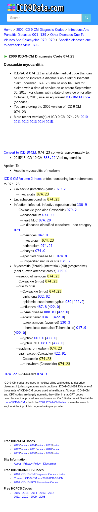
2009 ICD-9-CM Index (52, 402)
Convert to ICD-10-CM (20, 152)
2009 (17, 453)
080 (68, 302)
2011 (17, 122)
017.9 (81, 328)
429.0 (62, 271)
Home (8, 30)
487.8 (42, 307)
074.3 (42, 374)
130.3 (65, 322)
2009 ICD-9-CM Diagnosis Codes (40, 30)
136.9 (82, 205)
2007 (49, 453)
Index (24, 445)
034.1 (47, 317)
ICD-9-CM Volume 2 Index (23, 179)
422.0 (78, 302)
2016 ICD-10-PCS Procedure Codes (36, 482)
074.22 (48, 215)
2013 (33, 122)
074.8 (62, 256)
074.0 (40, 251)
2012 (25, 122)
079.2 (61, 189)
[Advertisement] (40, 136)
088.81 (50, 312)
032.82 (44, 296)
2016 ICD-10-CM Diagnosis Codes (35, 474)
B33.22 (49, 158)
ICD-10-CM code (78, 97)
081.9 (46, 343)
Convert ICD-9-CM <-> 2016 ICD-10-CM (38, 478)
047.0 (43, 235)
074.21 (46, 246)
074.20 (45, 220)
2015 (49, 122)
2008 (33, 453)
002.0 (39, 338)
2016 (17, 492)
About (17, 463)
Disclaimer (49, 463)
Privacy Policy (32, 463)
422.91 (60, 353)
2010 (84, 117)
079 (17, 230)
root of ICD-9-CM (14, 402)
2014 (41, 122)
